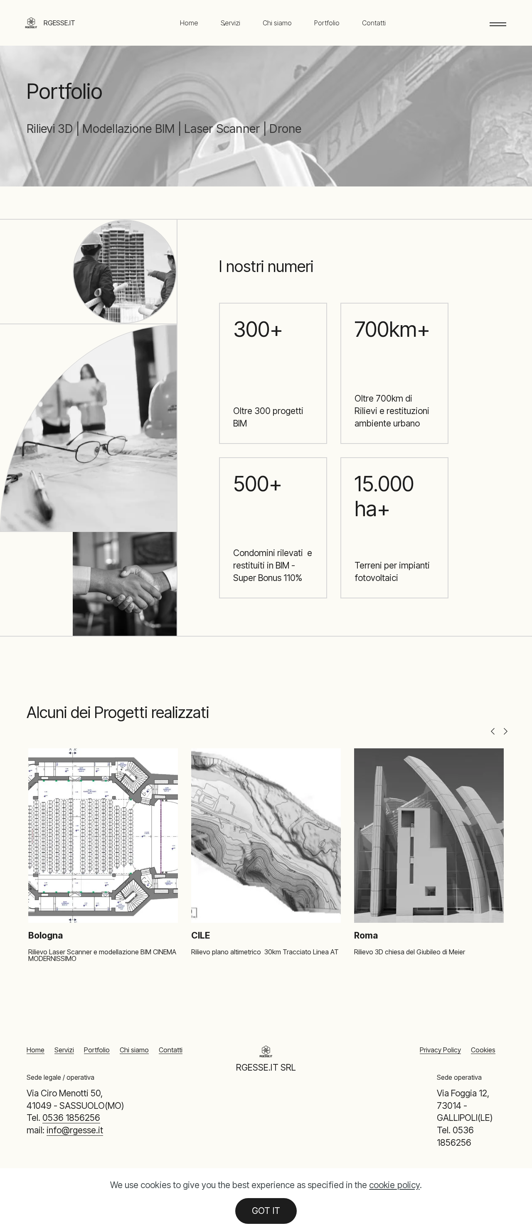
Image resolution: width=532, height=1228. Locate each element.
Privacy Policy (440, 1050)
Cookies (483, 1050)
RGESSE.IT (59, 23)
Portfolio (327, 23)
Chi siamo (277, 23)
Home (189, 23)
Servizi (230, 23)
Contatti (374, 23)
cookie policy (394, 1184)
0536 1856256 (71, 1117)
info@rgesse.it (75, 1130)
